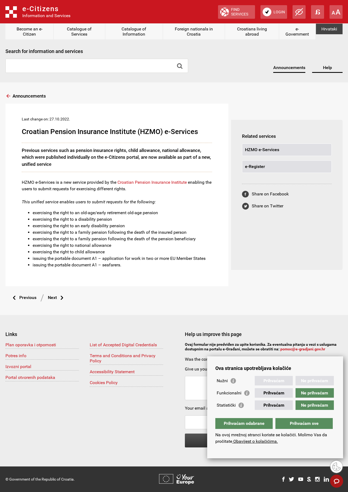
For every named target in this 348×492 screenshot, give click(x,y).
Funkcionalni (229, 393)
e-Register (255, 166)
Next (52, 297)
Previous (27, 297)
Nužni (222, 380)
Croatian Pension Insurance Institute (152, 182)
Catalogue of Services (79, 31)
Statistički (226, 405)
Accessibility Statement (112, 371)
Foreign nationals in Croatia (194, 31)
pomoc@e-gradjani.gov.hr (302, 349)
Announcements (289, 67)
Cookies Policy (104, 382)
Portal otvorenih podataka (30, 377)
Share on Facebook (270, 194)
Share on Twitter (267, 205)
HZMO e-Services (262, 149)
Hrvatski (329, 29)
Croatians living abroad (252, 31)
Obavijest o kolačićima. (255, 441)
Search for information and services (44, 51)
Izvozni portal (18, 366)
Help (327, 67)
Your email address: (204, 408)
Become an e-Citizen (29, 31)
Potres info (15, 355)
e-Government (297, 31)
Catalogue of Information (134, 31)
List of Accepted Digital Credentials (123, 344)
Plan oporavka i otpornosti (30, 344)
